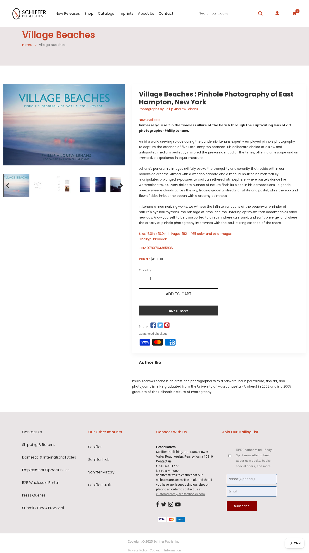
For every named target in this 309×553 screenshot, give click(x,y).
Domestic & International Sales (49, 457)
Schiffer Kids (98, 459)
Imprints (126, 13)
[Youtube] (178, 504)
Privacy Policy (138, 550)
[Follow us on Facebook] (153, 325)
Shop (88, 13)
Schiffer (95, 447)
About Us (146, 13)
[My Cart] (294, 13)
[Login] (277, 13)
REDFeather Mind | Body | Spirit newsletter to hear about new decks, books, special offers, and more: (254, 458)
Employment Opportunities (45, 470)
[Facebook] (157, 504)
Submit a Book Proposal (43, 508)
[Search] (260, 13)
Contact (166, 13)
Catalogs (106, 13)
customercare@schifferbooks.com (180, 494)
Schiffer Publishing (166, 541)
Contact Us (32, 432)
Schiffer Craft (100, 485)
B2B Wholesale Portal (40, 483)
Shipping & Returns (38, 445)
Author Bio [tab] (150, 362)
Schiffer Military (101, 472)
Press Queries (33, 495)
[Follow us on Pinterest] (167, 325)
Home (27, 44)
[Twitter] (163, 504)
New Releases (67, 13)
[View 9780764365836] (16, 185)
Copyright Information (165, 550)
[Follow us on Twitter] (160, 325)
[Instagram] (170, 504)
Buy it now (178, 310)
